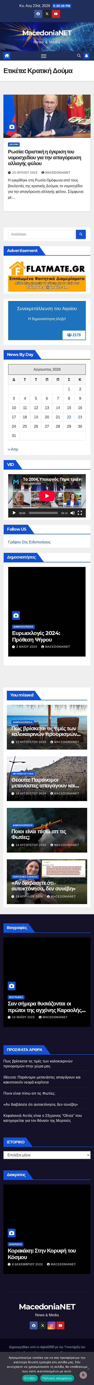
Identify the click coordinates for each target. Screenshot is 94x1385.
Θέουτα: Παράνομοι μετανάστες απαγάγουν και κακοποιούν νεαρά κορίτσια (43, 785)
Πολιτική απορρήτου (57, 1378)
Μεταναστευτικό (23, 773)
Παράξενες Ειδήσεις (25, 876)
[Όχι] (88, 1368)
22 (69, 417)
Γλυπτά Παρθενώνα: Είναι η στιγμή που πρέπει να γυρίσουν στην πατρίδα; (45, 633)
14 (58, 408)
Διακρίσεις (15, 1244)
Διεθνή (13, 144)
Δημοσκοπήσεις (23, 620)
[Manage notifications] (83, 1375)
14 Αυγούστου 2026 (31, 845)
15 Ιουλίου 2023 (25, 172)
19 (36, 417)
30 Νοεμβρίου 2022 (28, 1264)
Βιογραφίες (16, 997)
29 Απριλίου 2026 (30, 896)
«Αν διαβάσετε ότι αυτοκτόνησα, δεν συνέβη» (43, 886)
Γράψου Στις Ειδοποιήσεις (29, 542)
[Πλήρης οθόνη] (80, 513)
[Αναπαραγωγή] (14, 513)
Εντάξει (30, 1378)
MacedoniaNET (47, 33)
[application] (47, 495)
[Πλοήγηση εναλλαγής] (44, 56)
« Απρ (13, 449)
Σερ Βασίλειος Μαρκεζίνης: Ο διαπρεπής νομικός (42, 1006)
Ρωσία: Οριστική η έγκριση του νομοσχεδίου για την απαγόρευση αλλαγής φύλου (44, 158)
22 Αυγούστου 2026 (31, 742)
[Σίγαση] (72, 513)
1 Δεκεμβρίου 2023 (32, 640)
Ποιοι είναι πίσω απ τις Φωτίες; (38, 834)
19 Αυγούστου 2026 (31, 793)
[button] (79, 56)
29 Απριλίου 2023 (26, 1017)
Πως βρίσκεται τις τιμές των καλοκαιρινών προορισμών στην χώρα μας (43, 734)
